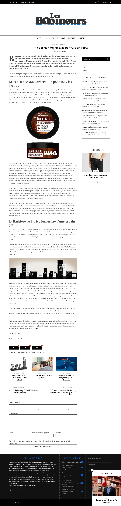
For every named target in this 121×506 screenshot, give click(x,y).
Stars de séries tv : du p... (89, 93)
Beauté (96, 171)
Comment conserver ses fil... (90, 121)
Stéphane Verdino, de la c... (89, 116)
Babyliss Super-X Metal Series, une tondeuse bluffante (19, 377)
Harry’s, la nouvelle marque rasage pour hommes (66, 377)
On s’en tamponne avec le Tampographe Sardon (68, 475)
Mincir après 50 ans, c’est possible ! (42, 376)
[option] (19, 369)
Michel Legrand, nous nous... (90, 127)
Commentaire (13, 413)
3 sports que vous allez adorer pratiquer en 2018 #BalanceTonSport (68, 483)
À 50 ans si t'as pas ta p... (89, 110)
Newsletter (91, 464)
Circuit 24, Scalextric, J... (89, 82)
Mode (106, 498)
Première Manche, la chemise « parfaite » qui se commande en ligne (61, 390)
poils (69, 244)
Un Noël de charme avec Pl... (90, 133)
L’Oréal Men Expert (15, 90)
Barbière (35, 328)
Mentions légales (93, 470)
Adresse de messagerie (40, 433)
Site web (58, 433)
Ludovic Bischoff (62, 51)
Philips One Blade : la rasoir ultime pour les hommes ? (96, 176)
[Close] (92, 470)
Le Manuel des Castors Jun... (90, 87)
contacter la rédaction (94, 459)
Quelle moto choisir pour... (89, 104)
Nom (11, 433)
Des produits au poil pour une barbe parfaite (67, 467)
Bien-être (55, 44)
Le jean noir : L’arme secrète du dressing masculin (68, 491)
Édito (63, 462)
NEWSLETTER (13, 2)
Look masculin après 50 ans (106, 501)
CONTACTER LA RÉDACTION (27, 2)
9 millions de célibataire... (89, 99)
